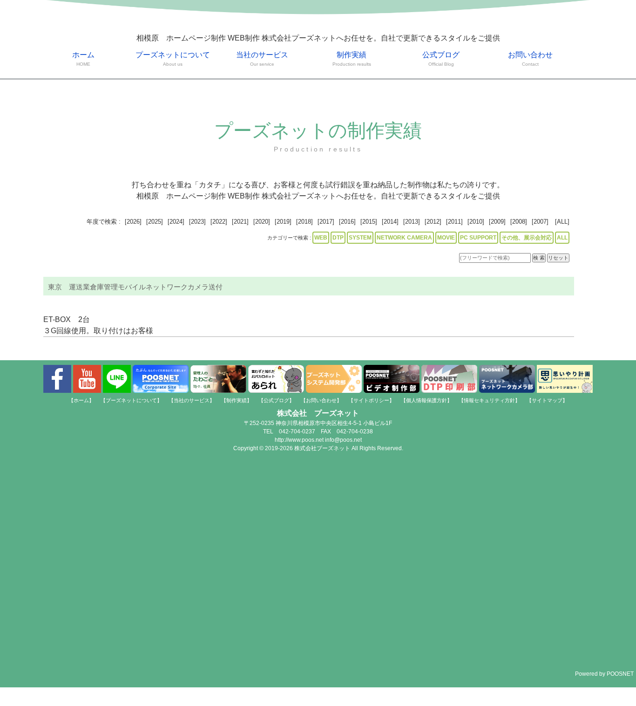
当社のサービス (262, 59)
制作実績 (351, 59)
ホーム (83, 59)
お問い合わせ (530, 59)
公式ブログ (441, 59)
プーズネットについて (172, 59)
